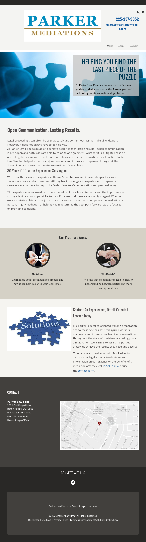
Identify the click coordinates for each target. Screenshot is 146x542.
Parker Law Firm (66, 515)
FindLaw (113, 520)
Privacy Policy (60, 520)
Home (110, 45)
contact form (86, 370)
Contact (134, 45)
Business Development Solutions (88, 520)
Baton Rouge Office (18, 420)
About (121, 45)
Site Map (46, 520)
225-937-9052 (127, 19)
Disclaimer (33, 520)
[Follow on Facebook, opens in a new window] (73, 482)
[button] (143, 521)
